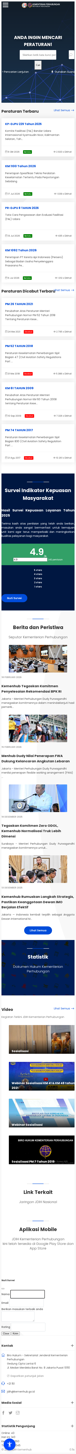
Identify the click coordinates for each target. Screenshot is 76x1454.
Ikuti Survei (14, 598)
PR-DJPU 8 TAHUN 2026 (22, 208)
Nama (5, 1294)
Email (4, 1303)
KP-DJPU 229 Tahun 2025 (23, 124)
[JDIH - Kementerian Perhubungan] (43, 7)
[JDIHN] (25, 7)
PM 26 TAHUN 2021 (19, 304)
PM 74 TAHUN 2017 (19, 430)
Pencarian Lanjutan (16, 72)
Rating (5, 1327)
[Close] (2, 1288)
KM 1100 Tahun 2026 (20, 166)
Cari (38, 65)
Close (6, 1333)
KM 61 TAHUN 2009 (19, 388)
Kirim (15, 1333)
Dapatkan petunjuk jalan (27, 1375)
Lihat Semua (62, 110)
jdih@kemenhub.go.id (21, 1391)
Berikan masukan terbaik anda (22, 1309)
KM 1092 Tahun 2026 (21, 250)
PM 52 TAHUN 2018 (19, 346)
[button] (9, 1444)
